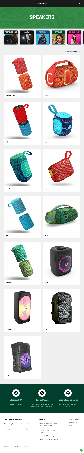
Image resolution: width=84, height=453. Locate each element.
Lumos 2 (8, 329)
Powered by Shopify (23, 446)
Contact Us (72, 425)
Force (46, 235)
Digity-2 (47, 329)
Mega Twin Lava (10, 95)
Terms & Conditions (74, 419)
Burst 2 (8, 189)
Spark (46, 142)
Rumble (8, 376)
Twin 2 (8, 142)
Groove (47, 95)
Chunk (46, 282)
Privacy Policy (73, 422)
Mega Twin (9, 282)
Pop (46, 189)
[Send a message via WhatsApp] (81, 450)
